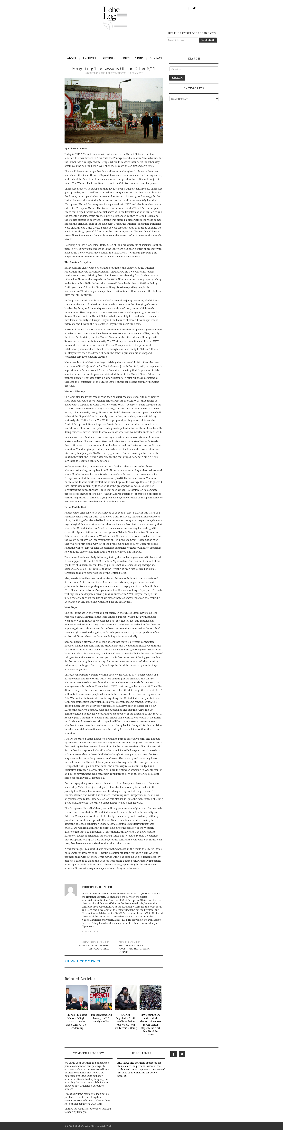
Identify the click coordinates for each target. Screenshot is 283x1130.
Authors (108, 58)
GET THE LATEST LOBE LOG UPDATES (192, 33)
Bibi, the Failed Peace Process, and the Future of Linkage (134, 948)
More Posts (90, 931)
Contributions (133, 58)
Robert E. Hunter (116, 73)
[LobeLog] (115, 18)
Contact (156, 58)
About (71, 58)
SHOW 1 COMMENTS (82, 961)
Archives (89, 58)
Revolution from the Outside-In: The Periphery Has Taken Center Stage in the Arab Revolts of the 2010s (150, 1025)
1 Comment (136, 73)
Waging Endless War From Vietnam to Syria (93, 947)
